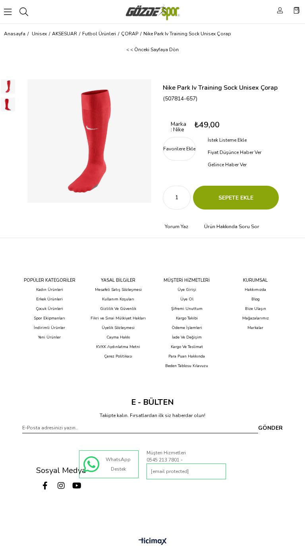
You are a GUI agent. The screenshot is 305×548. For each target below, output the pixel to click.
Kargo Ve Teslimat (187, 347)
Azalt (169, 198)
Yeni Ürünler (49, 337)
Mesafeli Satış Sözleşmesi (118, 289)
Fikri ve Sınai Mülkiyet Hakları (118, 318)
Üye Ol (186, 299)
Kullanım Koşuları (118, 299)
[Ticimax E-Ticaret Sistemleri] (153, 542)
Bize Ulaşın (255, 308)
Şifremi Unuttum (187, 308)
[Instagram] (61, 486)
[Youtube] (77, 486)
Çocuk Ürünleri (49, 308)
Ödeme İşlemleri (187, 328)
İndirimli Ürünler (49, 328)
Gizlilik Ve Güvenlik (118, 308)
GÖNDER (270, 428)
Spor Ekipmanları (49, 318)
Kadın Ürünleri (49, 289)
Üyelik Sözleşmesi (118, 328)
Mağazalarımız (255, 318)
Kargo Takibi (187, 318)
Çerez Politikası (118, 356)
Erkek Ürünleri (49, 299)
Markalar (255, 328)
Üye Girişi (187, 289)
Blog (255, 299)
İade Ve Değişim (187, 337)
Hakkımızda (255, 289)
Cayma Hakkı (118, 337)
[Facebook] (45, 486)
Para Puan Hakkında (186, 356)
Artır (185, 198)
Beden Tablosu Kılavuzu (186, 366)
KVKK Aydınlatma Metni (118, 347)
